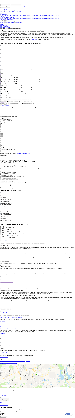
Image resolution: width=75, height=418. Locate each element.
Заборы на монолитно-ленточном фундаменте (18, 15)
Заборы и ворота (3, 14)
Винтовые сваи (53, 15)
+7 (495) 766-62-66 (3, 9)
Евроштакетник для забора (5, 317)
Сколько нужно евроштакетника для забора (8, 323)
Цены (1, 17)
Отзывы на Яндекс (4, 357)
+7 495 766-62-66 (5, 312)
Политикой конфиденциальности (24, 415)
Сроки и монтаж (7, 282)
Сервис (1, 16)
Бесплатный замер (3, 46)
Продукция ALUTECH (46, 15)
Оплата (12, 282)
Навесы (57, 15)
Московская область (4, 405)
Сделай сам (2, 403)
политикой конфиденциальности (23, 6)
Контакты (7, 17)
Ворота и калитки (30, 15)
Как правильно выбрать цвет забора (7, 328)
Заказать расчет (3, 155)
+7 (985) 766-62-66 (34, 39)
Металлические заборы (4, 15)
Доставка (2, 282)
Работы (4, 16)
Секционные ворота (38, 15)
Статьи (1, 402)
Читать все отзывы (3, 352)
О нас (1, 13)
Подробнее (2, 321)
